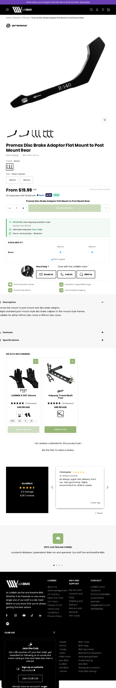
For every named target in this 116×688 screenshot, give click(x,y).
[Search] (91, 9)
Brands (17, 17)
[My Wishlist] (103, 9)
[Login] (97, 9)
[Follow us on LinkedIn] (43, 615)
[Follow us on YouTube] (27, 615)
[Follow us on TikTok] (35, 615)
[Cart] (108, 9)
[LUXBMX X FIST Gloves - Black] (27, 414)
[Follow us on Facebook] (10, 615)
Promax (26, 17)
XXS (12, 421)
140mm (12, 180)
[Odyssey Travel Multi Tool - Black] (60, 414)
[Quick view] (35, 361)
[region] (79, 487)
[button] (23, 403)
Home (8, 17)
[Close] (54, 632)
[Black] (9, 167)
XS (20, 421)
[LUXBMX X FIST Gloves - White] (20, 414)
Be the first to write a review (58, 450)
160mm (26, 180)
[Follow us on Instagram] (18, 615)
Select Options (33, 155)
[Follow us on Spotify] (10, 624)
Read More (85, 2)
